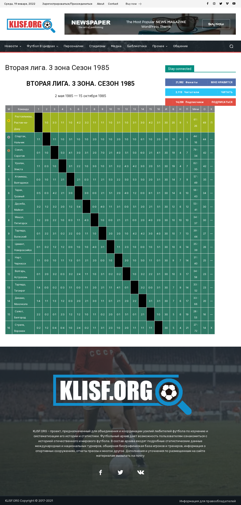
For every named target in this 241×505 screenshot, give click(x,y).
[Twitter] (221, 4)
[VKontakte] (141, 472)
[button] (231, 46)
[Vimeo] (227, 4)
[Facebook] (207, 4)
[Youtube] (234, 4)
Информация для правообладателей (208, 501)
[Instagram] (214, 4)
